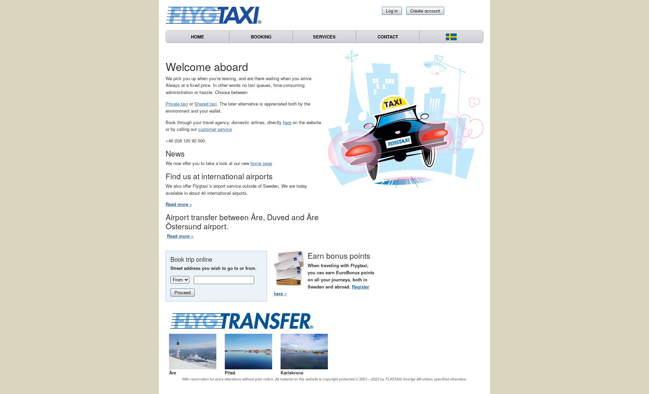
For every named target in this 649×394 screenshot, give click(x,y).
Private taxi (177, 103)
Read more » (179, 204)
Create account (425, 10)
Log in (392, 10)
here (287, 122)
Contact (388, 36)
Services (324, 36)
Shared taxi (205, 103)
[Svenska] (451, 37)
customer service (215, 129)
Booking (261, 36)
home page (261, 163)
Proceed (182, 292)
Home (197, 36)
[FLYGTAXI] (216, 15)
